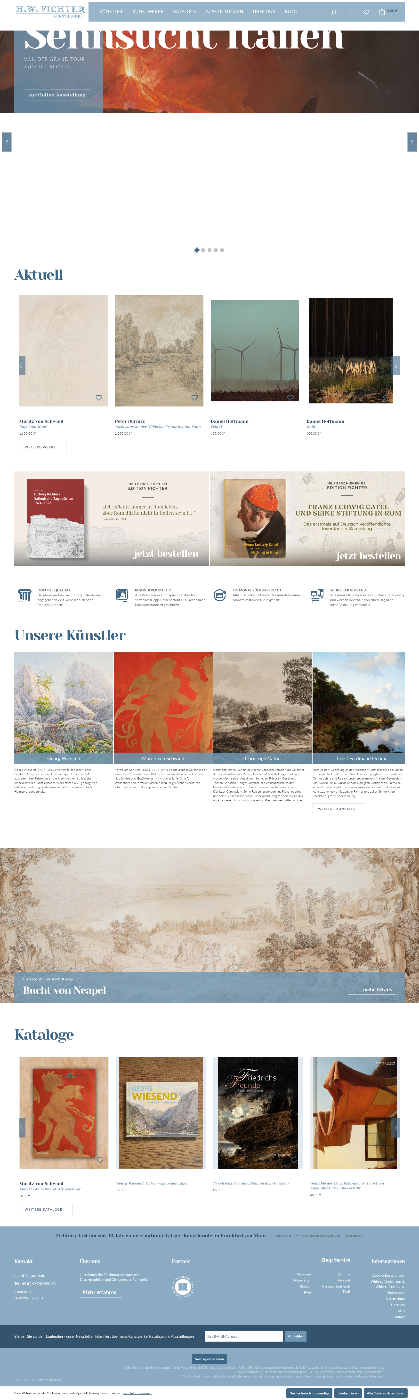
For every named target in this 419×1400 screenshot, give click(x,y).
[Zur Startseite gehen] (50, 12)
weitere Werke (40, 447)
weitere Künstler (337, 809)
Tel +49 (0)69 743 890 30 (35, 1283)
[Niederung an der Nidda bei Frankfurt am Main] (159, 350)
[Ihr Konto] (351, 12)
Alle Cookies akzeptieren (385, 1393)
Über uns (398, 1305)
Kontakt (399, 1317)
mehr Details (377, 989)
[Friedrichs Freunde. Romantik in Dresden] (258, 1113)
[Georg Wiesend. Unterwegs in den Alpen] (161, 1113)
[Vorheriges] (20, 365)
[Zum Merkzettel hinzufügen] (99, 398)
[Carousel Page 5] (222, 250)
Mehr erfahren (99, 1292)
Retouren (304, 1274)
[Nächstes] (396, 365)
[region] (209, 365)
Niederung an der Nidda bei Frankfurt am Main (158, 427)
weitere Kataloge (44, 1209)
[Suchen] (333, 12)
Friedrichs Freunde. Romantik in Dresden (251, 1183)
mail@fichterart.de (29, 1275)
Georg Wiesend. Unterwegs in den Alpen (152, 1183)
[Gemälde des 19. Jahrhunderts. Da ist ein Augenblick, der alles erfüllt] (355, 1113)
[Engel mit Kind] (63, 350)
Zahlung (344, 1274)
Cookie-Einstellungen (388, 1275)
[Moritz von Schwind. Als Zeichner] (64, 1113)
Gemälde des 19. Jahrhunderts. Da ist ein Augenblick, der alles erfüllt (347, 1185)
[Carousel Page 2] (203, 250)
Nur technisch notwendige (309, 1393)
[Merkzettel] (366, 12)
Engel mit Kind (32, 427)
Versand (344, 1280)
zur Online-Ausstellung (56, 95)
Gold (310, 427)
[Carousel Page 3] (209, 250)
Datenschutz (395, 1299)
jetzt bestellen (166, 553)
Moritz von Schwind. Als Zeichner (50, 1189)
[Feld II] (255, 350)
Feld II (216, 427)
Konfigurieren (348, 1393)
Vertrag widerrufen (209, 1359)
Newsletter (302, 1280)
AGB (401, 1311)
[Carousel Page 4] (216, 250)
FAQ (307, 1292)
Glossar (305, 1286)
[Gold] (350, 350)
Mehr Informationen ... (137, 1393)
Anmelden (296, 1336)
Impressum (396, 1292)
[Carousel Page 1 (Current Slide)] (197, 250)
